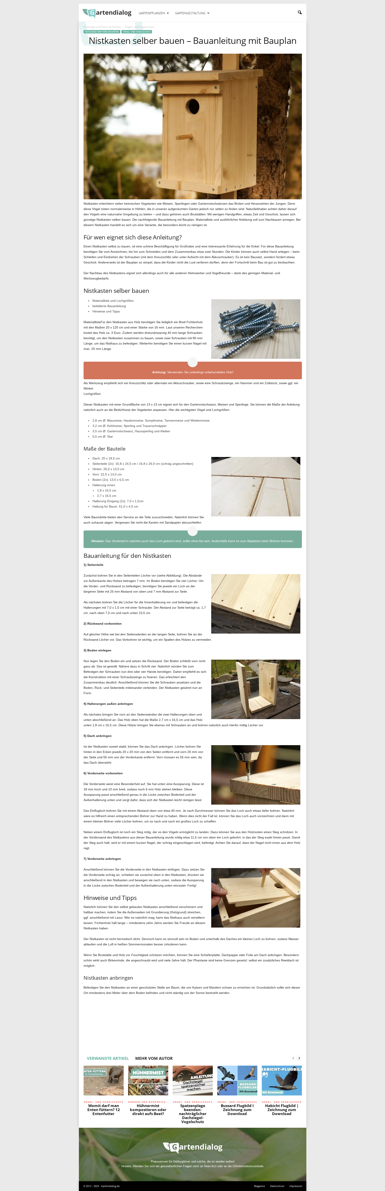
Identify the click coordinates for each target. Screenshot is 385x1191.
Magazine (259, 1186)
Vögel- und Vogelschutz (136, 31)
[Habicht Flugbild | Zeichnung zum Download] (282, 1082)
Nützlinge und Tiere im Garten (102, 27)
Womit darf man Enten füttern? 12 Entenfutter (103, 1109)
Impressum (295, 1186)
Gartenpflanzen (152, 13)
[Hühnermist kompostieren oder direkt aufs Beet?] (148, 1082)
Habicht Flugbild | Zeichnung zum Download (282, 1109)
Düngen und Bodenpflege (148, 1101)
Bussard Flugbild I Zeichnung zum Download (237, 1109)
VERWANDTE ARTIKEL (108, 1058)
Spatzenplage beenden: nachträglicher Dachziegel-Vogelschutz (193, 1113)
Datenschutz (277, 1186)
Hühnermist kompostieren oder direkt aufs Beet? (148, 1109)
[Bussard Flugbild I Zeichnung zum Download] (237, 1082)
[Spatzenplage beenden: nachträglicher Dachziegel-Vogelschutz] (193, 1082)
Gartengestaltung (190, 13)
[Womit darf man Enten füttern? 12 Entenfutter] (104, 1082)
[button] (300, 13)
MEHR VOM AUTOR (154, 1058)
